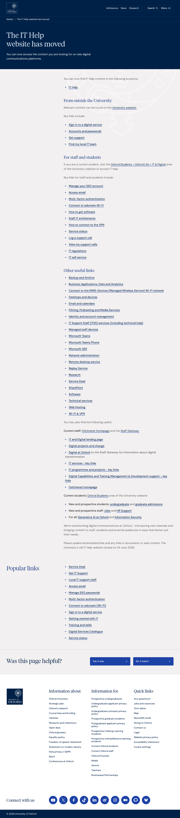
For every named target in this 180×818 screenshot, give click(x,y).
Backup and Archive (81, 277)
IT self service (77, 257)
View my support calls (83, 244)
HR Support (124, 510)
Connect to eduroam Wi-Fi (86, 205)
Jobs (107, 510)
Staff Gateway (130, 431)
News (123, 8)
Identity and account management (91, 316)
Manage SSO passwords (84, 592)
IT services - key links (82, 463)
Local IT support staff (82, 579)
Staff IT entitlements (82, 218)
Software (74, 394)
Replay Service (78, 368)
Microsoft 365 (78, 349)
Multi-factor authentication (87, 199)
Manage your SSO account (86, 186)
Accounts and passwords (85, 131)
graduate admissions (149, 504)
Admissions (112, 8)
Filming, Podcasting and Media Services (94, 310)
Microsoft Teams (79, 336)
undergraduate (119, 504)
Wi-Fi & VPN (77, 413)
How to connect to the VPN (86, 225)
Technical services (80, 400)
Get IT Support (78, 573)
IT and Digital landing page (86, 439)
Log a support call (80, 238)
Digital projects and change (86, 446)
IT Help (73, 87)
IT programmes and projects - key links (94, 469)
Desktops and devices (83, 297)
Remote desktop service (84, 362)
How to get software (82, 212)
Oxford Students (97, 495)
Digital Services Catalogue (86, 631)
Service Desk (77, 381)
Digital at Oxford (79, 452)
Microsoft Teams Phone (84, 342)
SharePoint (76, 387)
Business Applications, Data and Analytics (96, 284)
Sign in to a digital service (85, 124)
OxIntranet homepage (96, 431)
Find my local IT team (82, 144)
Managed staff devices (83, 329)
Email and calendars (82, 303)
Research (134, 8)
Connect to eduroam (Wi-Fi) (87, 605)
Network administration (84, 355)
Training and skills (80, 625)
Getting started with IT (83, 618)
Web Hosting (77, 407)
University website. (124, 107)
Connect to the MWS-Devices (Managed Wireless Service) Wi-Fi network (116, 290)
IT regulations (77, 251)
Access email (77, 192)
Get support (77, 137)
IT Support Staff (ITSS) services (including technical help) (106, 323)
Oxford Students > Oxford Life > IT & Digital (138, 164)
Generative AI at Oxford (93, 517)
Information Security (128, 517)
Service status (78, 231)
